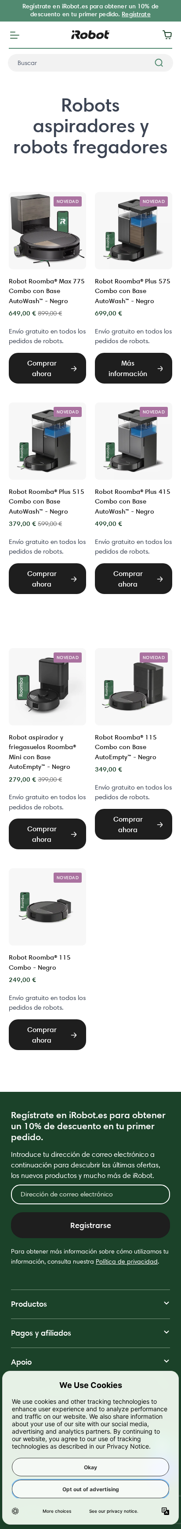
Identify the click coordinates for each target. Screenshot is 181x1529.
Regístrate (136, 14)
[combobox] (90, 63)
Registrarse (90, 1225)
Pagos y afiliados (41, 1333)
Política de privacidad (127, 1261)
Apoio (21, 1362)
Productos (29, 1304)
